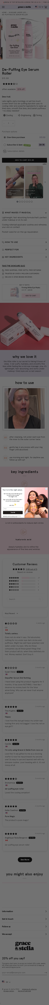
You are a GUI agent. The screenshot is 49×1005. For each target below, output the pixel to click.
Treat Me (13, 512)
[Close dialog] (46, 489)
